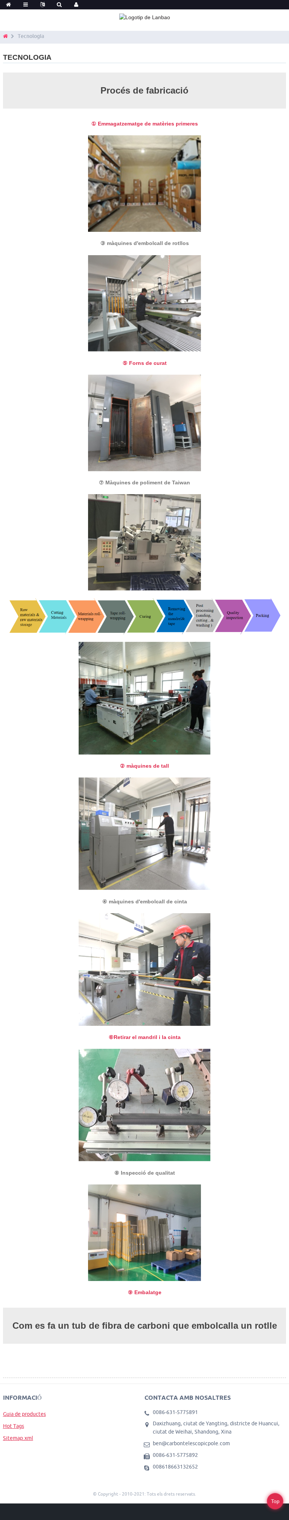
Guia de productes (24, 1414)
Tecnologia (31, 36)
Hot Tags (13, 1426)
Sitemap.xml (18, 1438)
